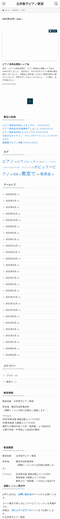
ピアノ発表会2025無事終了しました (27, 128)
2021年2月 (12, 335)
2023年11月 (13, 214)
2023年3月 (12, 233)
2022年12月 (13, 246)
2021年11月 (13, 303)
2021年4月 (12, 323)
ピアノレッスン (29, 161)
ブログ (12, 375)
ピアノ (9, 161)
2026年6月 (12, 194)
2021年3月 (12, 329)
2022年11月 (13, 252)
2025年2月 (12, 201)
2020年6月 (12, 348)
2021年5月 (12, 316)
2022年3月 (12, 284)
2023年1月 (12, 239)
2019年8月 (12, 355)
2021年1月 (12, 342)
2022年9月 (12, 265)
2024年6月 (12, 207)
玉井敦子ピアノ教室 (30, 3)
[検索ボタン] (56, 4)
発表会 (47, 174)
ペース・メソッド (23, 167)
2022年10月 (13, 259)
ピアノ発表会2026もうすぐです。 (26, 125)
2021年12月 (13, 297)
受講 (17, 174)
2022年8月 (12, 271)
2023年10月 (13, 220)
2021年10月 (13, 310)
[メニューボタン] (4, 4)
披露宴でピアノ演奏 (20, 142)
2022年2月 (12, 290)
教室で (30, 173)
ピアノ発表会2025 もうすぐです (25, 132)
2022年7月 (12, 278)
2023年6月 (12, 226)
